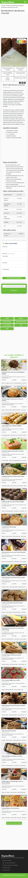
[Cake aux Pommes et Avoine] (14, 723)
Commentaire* (5, 269)
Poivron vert (19, 817)
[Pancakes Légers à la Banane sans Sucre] (14, 647)
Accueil (3, 5)
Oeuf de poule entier (18, 383)
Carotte (10, 460)
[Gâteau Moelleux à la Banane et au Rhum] (14, 748)
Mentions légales (6, 867)
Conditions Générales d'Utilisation (10, 865)
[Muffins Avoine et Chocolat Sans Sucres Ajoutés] (14, 698)
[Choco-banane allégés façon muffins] (14, 673)
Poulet (14, 485)
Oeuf (22, 689)
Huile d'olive (7, 817)
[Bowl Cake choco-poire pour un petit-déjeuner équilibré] (14, 364)
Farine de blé (12, 435)
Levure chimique (21, 664)
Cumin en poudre (5, 460)
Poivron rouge (13, 817)
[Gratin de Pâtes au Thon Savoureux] (14, 801)
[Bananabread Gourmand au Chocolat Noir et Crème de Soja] (14, 620)
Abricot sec (4, 792)
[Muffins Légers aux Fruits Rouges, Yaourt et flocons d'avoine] (14, 774)
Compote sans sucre (9, 383)
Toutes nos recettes (6, 860)
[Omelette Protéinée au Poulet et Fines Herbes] (14, 469)
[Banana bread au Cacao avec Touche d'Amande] (14, 545)
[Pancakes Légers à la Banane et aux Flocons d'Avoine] (14, 391)
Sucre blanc (16, 511)
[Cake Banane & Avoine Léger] (14, 519)
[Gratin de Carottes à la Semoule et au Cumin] (14, 443)
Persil (11, 485)
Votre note (4, 253)
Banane (3, 511)
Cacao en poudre (23, 561)
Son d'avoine (24, 383)
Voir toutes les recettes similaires (14, 823)
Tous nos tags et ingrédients (8, 863)
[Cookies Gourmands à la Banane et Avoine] (14, 595)
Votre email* (5, 256)
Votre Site (4, 262)
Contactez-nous (6, 870)
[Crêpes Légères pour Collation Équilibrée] (14, 418)
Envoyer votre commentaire (14, 278)
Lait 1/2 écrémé (19, 435)
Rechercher (14, 290)
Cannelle (3, 664)
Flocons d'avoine (8, 536)
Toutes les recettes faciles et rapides (14, 5)
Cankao (3, 383)
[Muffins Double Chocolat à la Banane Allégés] (14, 494)
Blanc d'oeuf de (24, 536)
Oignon (3, 817)
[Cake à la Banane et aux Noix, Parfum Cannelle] (14, 570)
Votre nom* (5, 246)
